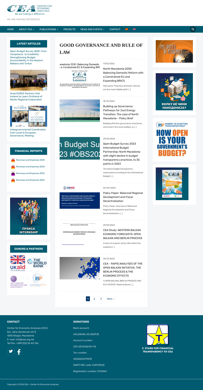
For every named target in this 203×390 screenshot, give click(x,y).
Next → (111, 298)
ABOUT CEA (25, 29)
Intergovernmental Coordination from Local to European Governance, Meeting (28, 132)
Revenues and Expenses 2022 (30, 180)
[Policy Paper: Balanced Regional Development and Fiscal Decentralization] (80, 197)
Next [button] (43, 272)
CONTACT (115, 29)
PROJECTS (69, 29)
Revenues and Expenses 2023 (30, 173)
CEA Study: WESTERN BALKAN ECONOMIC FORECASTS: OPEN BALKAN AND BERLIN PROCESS (122, 234)
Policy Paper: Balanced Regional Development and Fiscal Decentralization (123, 197)
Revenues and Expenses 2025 (30, 160)
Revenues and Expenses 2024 (30, 166)
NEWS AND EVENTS (91, 29)
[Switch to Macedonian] (128, 29)
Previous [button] (14, 272)
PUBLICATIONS (48, 29)
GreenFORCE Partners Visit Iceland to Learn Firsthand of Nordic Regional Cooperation (26, 96)
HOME (10, 29)
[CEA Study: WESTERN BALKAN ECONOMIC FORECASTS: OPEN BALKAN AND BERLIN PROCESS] (80, 234)
